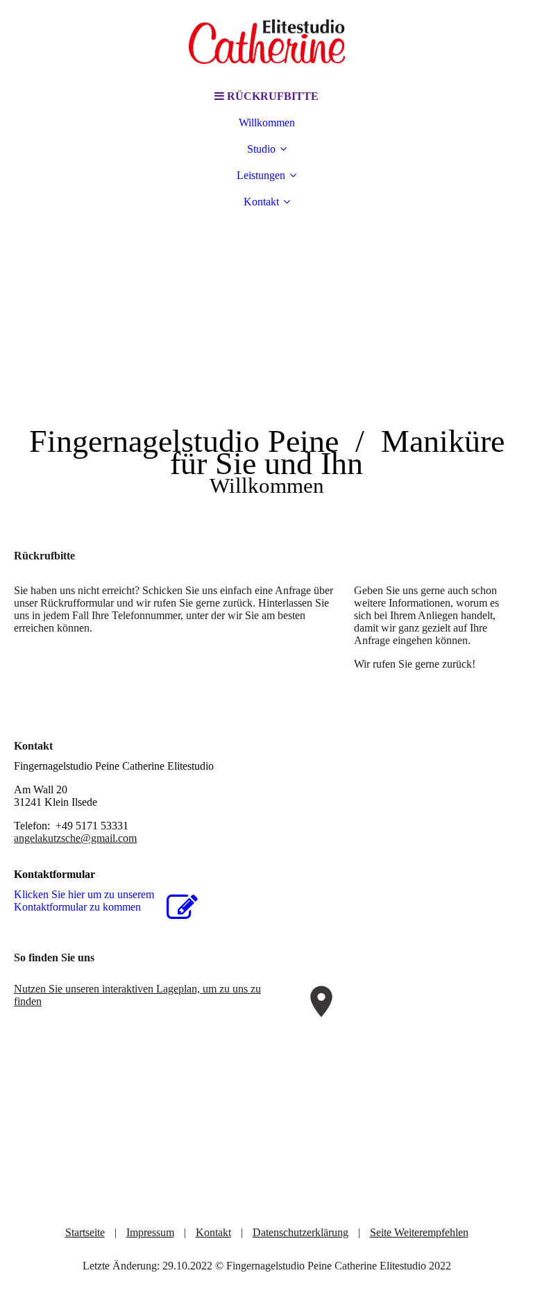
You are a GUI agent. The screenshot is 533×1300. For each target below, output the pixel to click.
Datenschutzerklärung (300, 1232)
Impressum (150, 1232)
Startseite (85, 1232)
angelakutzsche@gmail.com (75, 838)
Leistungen (261, 175)
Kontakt (261, 202)
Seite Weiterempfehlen (419, 1232)
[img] (266, 41)
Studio (261, 149)
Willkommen (267, 122)
